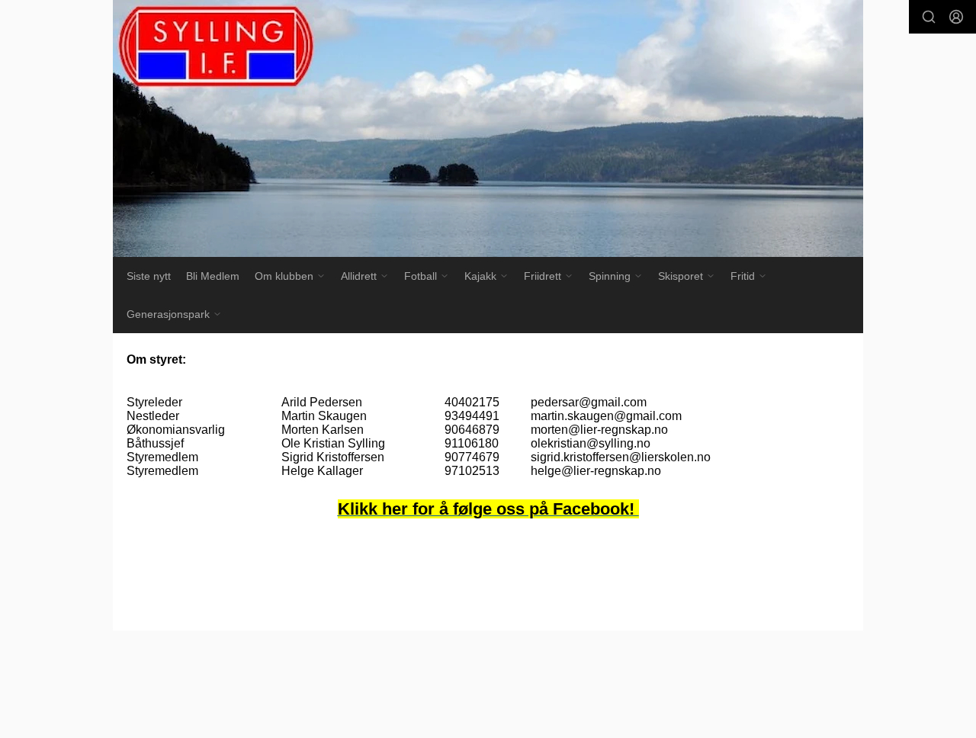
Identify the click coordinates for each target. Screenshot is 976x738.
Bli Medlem (212, 276)
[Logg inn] (956, 16)
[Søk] (928, 16)
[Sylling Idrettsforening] (488, 128)
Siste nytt (149, 276)
